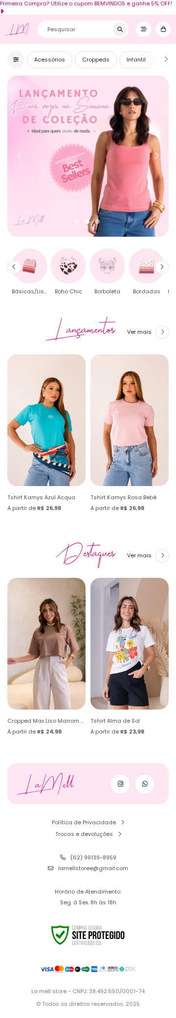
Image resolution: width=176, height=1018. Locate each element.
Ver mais (139, 332)
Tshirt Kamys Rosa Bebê (123, 497)
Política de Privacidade (84, 822)
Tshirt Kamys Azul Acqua (41, 497)
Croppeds (96, 59)
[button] (14, 267)
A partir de (34, 508)
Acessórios (49, 59)
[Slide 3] (97, 221)
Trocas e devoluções (84, 834)
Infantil (136, 59)
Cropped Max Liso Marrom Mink (50, 721)
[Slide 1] (76, 221)
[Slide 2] (87, 221)
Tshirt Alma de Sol (115, 721)
